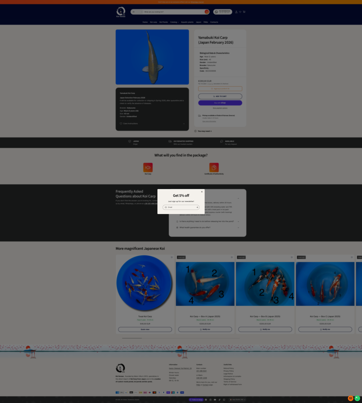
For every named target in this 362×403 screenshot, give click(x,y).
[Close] (202, 192)
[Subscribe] (197, 207)
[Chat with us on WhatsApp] (357, 398)
